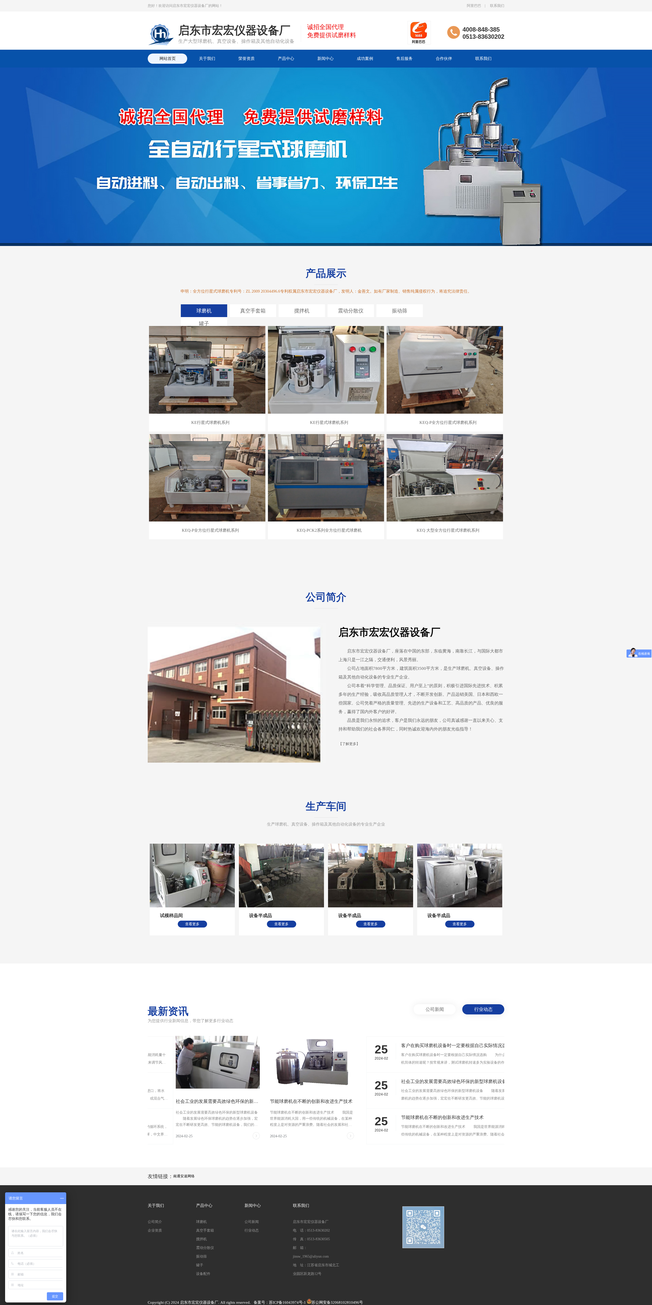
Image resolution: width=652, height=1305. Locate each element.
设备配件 (203, 1274)
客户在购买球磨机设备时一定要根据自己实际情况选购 (428, 1045)
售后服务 (404, 58)
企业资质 (155, 1230)
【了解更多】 (349, 744)
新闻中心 (325, 58)
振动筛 (399, 311)
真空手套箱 (253, 311)
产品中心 (286, 58)
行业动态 (483, 1009)
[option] (326, 166)
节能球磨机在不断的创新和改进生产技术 (283, 1101)
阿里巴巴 (474, 6)
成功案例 (365, 58)
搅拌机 (301, 311)
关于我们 (207, 58)
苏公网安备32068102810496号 (337, 1302)
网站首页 (167, 58)
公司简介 (155, 1222)
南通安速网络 (184, 1176)
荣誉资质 (246, 58)
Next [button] (526, 889)
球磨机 (204, 311)
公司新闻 (435, 1009)
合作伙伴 (444, 58)
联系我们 (497, 6)
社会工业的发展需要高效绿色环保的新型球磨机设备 (190, 1101)
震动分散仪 (350, 311)
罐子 (204, 323)
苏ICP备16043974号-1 (287, 1302)
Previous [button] (126, 889)
